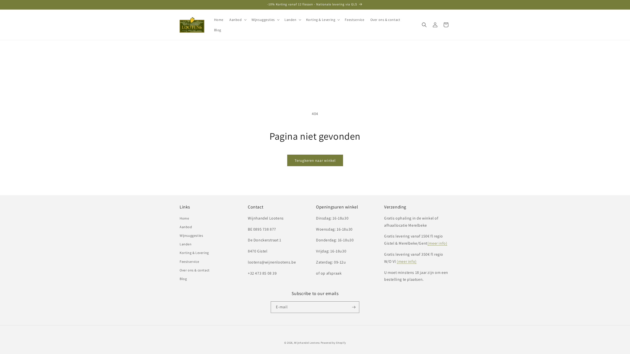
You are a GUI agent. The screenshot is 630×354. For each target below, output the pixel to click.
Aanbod (186, 227)
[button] (237, 20)
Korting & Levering (194, 253)
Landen (186, 244)
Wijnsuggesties (191, 235)
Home (184, 218)
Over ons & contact (195, 270)
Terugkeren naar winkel (315, 160)
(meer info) (437, 243)
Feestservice (189, 261)
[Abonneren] (353, 307)
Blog (183, 279)
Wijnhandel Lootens (307, 342)
